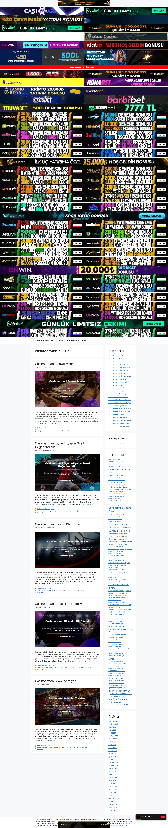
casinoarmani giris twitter (117, 534)
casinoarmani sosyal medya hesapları (116, 617)
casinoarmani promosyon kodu (119, 609)
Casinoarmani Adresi (115, 355)
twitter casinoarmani (114, 702)
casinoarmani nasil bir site (117, 593)
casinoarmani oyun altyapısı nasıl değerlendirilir (69, 511)
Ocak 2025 (112, 745)
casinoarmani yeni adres (116, 653)
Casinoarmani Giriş (115, 358)
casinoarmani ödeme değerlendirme (116, 668)
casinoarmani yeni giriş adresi (117, 664)
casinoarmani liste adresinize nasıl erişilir (117, 581)
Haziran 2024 (113, 766)
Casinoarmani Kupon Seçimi (118, 406)
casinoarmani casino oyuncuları (115, 505)
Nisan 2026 (112, 727)
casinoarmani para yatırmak (114, 600)
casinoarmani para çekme (119, 604)
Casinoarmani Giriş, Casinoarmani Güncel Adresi (61, 340)
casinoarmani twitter (115, 637)
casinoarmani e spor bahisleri (115, 519)
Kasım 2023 (112, 786)
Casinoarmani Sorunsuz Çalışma (119, 403)
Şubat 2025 (112, 742)
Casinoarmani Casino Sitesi (119, 509)
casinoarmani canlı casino (116, 491)
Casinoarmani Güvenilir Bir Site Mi (59, 603)
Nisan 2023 (112, 807)
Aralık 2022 (112, 810)
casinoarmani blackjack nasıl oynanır (116, 480)
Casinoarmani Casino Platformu (57, 524)
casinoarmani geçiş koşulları (114, 521)
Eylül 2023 (112, 792)
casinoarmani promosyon (117, 607)
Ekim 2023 (112, 789)
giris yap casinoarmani (119, 691)
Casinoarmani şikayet (118, 678)
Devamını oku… (53, 423)
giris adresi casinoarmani (116, 683)
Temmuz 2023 (113, 798)
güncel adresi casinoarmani (120, 694)
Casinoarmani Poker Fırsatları (118, 364)
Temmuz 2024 (113, 763)
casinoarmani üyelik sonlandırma (115, 673)
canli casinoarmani (114, 459)
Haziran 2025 (113, 736)
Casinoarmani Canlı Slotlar (117, 373)
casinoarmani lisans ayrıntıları (115, 577)
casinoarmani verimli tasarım (114, 642)
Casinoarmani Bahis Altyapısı (118, 370)
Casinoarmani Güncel (118, 539)
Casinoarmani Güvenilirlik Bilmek (119, 400)
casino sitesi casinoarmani (116, 681)
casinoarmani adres (115, 462)
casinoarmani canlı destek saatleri (116, 496)
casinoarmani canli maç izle (116, 485)
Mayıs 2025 (112, 739)
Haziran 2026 (113, 724)
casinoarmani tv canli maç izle (120, 630)
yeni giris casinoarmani (118, 704)
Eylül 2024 (112, 757)
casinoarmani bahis (115, 466)
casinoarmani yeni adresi (117, 657)
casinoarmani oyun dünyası (116, 597)
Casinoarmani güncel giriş (116, 546)
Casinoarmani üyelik (116, 671)
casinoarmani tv (115, 624)
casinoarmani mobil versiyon (66, 747)
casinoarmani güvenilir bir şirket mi (116, 551)
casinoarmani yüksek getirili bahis (116, 666)
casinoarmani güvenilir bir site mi (46, 667)
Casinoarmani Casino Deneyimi (119, 412)
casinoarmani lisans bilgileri (117, 579)
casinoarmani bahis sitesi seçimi (115, 475)
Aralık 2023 (112, 783)
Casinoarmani (113, 361)
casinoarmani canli (116, 482)
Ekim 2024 (112, 754)
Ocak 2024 (112, 780)
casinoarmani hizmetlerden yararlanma (117, 558)
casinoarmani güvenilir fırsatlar (115, 553)
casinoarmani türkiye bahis (114, 639)
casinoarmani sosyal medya (60, 430)
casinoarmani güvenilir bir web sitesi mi (68, 667)
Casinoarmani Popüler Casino (118, 426)
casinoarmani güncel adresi (118, 544)
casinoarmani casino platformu (46, 590)
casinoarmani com (116, 514)
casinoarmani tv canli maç (116, 626)
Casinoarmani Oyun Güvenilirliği (119, 409)
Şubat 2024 (112, 777)
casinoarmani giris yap (117, 536)
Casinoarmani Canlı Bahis (117, 487)
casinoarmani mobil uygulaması (46, 511)
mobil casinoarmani (118, 699)
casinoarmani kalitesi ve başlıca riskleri (117, 565)
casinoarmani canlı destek (116, 494)
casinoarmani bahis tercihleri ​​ (115, 477)
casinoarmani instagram (119, 562)
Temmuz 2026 (113, 721)
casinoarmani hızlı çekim (44, 430)
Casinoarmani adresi (114, 464)
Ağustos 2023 (113, 795)
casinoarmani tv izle (75, 430)
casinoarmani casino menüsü (114, 502)
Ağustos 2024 (113, 760)
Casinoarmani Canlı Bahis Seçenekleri (120, 489)
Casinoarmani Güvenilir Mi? (116, 555)
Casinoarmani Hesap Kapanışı (119, 394)
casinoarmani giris (118, 524)
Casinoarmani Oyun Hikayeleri (119, 388)
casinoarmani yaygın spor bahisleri (116, 651)
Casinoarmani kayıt (116, 570)
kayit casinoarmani (116, 696)
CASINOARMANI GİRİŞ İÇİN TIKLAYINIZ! (84, 67)
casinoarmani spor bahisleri (117, 619)
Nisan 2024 (112, 772)
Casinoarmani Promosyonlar (45, 428)
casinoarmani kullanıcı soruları (115, 575)
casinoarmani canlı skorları (114, 498)
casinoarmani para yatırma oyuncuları (116, 602)
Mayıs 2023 (112, 804)
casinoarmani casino (114, 500)
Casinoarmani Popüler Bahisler (119, 367)
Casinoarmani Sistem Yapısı (118, 385)
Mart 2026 (112, 730)
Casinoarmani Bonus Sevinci (118, 397)
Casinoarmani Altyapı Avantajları (119, 421)
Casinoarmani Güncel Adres (120, 542)
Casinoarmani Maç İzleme (118, 586)
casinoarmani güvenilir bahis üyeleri (47, 747)
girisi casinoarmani (116, 688)
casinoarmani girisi (119, 530)
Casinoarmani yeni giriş (115, 661)
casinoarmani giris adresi (119, 527)
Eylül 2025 (112, 733)
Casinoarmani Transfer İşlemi (118, 379)
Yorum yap (40, 431)
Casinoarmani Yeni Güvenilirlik (119, 391)
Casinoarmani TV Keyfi (116, 415)
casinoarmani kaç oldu (117, 572)
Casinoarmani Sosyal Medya (55, 364)
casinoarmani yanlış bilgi (114, 648)
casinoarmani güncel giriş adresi (120, 549)
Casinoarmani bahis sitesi (119, 471)
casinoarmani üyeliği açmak (114, 675)
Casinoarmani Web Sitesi (116, 644)
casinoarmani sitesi (116, 612)
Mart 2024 (112, 774)
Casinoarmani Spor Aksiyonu (118, 423)
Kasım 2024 (112, 751)
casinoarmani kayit (114, 567)
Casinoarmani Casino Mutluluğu (119, 376)
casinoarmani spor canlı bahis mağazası (117, 621)
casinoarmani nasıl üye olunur (117, 595)
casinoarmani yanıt (124, 648)
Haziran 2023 (113, 801)
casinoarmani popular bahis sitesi (65, 590)
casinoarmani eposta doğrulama (115, 516)
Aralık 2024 (112, 748)
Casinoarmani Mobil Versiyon (55, 681)
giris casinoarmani (115, 685)
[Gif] (84, 162)
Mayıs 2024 (112, 769)
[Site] (42, 116)
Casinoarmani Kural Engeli (117, 418)
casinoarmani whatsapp (115, 646)
